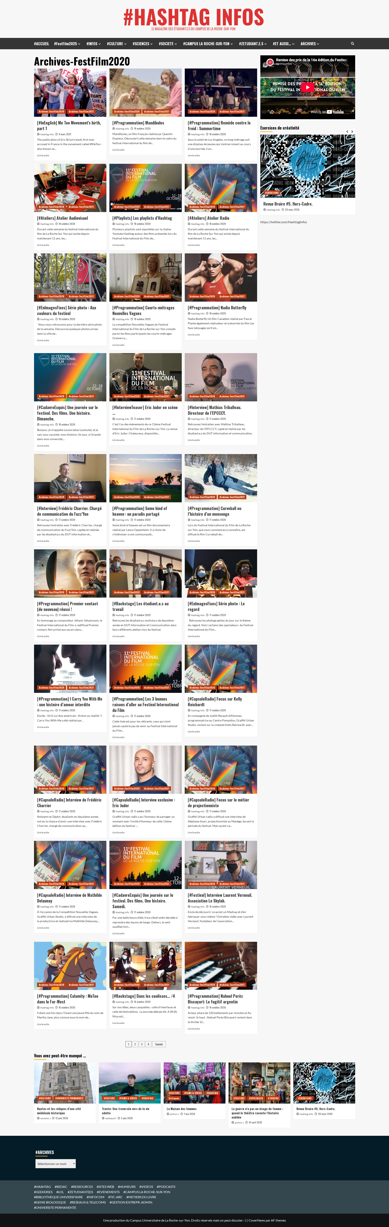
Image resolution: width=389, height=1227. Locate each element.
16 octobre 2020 (217, 906)
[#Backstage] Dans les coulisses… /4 (143, 996)
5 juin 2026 (127, 1118)
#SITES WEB (105, 1186)
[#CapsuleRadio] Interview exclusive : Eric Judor (143, 802)
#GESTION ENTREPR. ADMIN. (131, 1202)
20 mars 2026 (292, 209)
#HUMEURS (127, 1186)
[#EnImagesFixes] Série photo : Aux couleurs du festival (66, 310)
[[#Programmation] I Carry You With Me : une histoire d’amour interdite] (70, 669)
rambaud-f (110, 1118)
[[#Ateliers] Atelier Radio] (221, 188)
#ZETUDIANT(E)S (80, 1192)
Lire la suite (43, 155)
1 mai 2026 (189, 1114)
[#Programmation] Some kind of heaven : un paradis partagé (139, 511)
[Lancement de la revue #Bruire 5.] (307, 166)
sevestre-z (45, 1118)
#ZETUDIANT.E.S (251, 43)
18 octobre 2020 (217, 134)
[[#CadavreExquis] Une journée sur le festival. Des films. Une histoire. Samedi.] (145, 865)
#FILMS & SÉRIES (128, 1098)
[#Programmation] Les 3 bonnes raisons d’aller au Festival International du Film (145, 704)
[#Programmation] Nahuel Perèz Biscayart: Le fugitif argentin (215, 999)
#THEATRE (273, 1098)
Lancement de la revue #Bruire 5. (291, 204)
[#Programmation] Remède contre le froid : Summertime (219, 125)
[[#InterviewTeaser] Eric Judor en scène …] (145, 377)
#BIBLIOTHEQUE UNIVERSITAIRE (58, 1197)
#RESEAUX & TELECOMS (88, 1202)
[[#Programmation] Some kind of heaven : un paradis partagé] (145, 478)
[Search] (352, 43)
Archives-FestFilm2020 (51, 111)
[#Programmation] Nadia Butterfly (217, 307)
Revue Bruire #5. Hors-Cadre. (315, 1108)
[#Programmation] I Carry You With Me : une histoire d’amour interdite (69, 701)
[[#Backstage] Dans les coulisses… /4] (145, 966)
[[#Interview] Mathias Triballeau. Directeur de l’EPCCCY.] (221, 377)
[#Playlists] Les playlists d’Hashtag (142, 218)
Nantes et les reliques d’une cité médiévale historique (59, 1110)
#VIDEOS (146, 1186)
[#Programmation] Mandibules (138, 123)
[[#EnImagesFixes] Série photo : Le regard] (221, 573)
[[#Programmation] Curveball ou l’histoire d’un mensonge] (221, 478)
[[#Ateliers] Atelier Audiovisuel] (70, 188)
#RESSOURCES (82, 1186)
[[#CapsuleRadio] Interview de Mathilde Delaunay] (70, 865)
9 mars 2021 (65, 134)
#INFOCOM (95, 1197)
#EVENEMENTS (108, 1192)
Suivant (159, 1044)
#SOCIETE (166, 43)
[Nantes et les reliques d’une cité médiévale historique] (65, 1083)
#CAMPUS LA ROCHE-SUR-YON (206, 43)
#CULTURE (115, 43)
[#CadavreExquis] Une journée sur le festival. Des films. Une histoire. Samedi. (142, 900)
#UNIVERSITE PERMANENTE (69, 1098)
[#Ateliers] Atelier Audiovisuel (62, 218)
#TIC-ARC (115, 1197)
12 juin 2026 (62, 1118)
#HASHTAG (147, 1098)
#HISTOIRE (45, 1098)
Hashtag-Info (47, 134)
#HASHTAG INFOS (193, 16)
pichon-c (174, 1114)
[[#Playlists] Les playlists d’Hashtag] (145, 188)
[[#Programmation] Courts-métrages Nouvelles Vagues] (145, 277)
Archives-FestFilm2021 (81, 111)
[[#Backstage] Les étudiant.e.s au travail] (145, 573)
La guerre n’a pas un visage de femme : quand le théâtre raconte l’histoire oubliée (257, 1112)
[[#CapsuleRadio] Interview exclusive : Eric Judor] (145, 770)
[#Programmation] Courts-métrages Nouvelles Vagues (143, 310)
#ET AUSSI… (282, 43)
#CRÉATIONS (272, 192)
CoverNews (257, 1220)
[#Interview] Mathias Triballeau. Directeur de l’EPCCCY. (214, 410)
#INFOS (92, 43)
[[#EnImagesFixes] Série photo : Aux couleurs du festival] (70, 277)
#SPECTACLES (256, 1098)
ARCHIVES (308, 43)
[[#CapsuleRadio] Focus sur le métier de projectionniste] (221, 770)
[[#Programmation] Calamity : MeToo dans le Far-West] (70, 966)
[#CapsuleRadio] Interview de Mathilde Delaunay (69, 898)
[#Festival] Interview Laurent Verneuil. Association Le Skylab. (220, 898)
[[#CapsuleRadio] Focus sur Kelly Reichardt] (221, 669)
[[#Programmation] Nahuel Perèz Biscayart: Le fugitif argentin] (221, 966)
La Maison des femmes (182, 1108)
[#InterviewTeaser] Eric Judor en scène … (145, 410)
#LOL (60, 1192)
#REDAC (61, 1186)
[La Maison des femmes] (194, 1083)
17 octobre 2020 (142, 418)
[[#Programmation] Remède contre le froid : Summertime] (221, 93)
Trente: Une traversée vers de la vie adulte (125, 1110)
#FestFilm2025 (65, 43)
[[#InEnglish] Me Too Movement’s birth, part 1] (70, 93)
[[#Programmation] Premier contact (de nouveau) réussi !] (70, 573)
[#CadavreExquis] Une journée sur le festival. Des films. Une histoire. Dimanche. (67, 413)
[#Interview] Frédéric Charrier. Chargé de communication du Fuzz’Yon (69, 511)
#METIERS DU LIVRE (141, 1197)
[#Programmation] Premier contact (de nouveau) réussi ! (67, 606)
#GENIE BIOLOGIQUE (50, 1202)
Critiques (174, 1098)
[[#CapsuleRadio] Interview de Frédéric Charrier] (70, 770)
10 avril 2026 (255, 1122)
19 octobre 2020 (142, 128)
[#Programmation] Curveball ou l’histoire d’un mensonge (214, 511)
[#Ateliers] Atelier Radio (208, 218)
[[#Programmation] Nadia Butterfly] (221, 277)
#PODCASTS (166, 1186)
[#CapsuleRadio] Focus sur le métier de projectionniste (218, 802)
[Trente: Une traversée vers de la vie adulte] (130, 1083)
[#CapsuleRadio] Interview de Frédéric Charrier (69, 802)
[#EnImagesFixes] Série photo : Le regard (216, 606)
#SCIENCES (141, 43)
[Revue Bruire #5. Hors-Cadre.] (324, 1083)
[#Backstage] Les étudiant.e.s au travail (140, 606)
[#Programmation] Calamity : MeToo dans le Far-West (67, 999)
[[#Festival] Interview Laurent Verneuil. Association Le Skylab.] (221, 865)
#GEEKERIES (43, 1192)
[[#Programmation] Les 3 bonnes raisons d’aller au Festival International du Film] (145, 669)
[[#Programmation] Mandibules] (145, 93)
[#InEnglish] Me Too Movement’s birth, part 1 (69, 125)
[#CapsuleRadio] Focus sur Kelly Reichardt (215, 701)
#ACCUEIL (41, 43)
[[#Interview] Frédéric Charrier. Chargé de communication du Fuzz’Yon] (70, 478)
